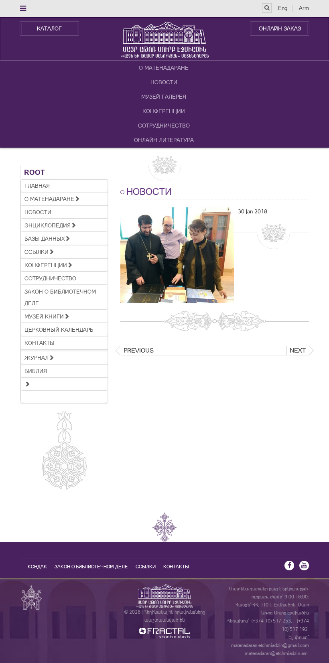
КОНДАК (37, 567)
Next (298, 350)
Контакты (176, 567)
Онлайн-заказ (280, 28)
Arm (304, 8)
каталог (49, 28)
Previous (139, 350)
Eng (282, 8)
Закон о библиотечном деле (91, 567)
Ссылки (146, 567)
